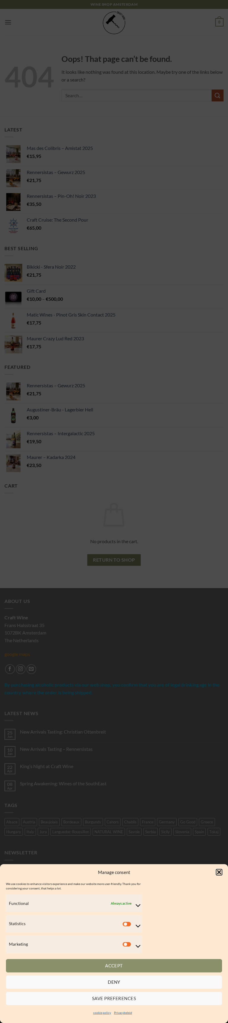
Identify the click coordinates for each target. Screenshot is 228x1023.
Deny (114, 982)
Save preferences (114, 998)
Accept (114, 965)
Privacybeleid (123, 1012)
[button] (219, 872)
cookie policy (102, 1012)
